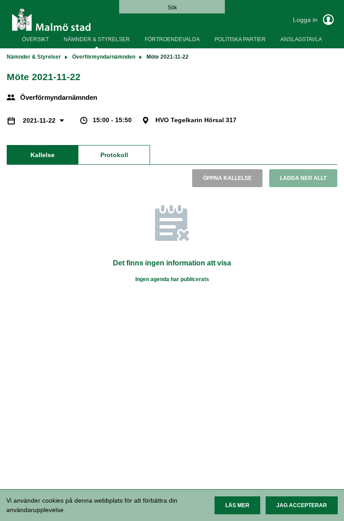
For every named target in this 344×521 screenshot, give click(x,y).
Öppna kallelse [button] (227, 178)
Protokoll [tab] (114, 154)
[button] (237, 505)
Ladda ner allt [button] (303, 178)
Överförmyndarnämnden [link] (103, 57)
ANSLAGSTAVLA (301, 39)
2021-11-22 (40, 120)
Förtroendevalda (172, 39)
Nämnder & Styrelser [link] (34, 57)
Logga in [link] (306, 19)
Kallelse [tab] (42, 154)
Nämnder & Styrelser (97, 39)
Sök (172, 7)
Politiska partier (240, 39)
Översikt (35, 39)
